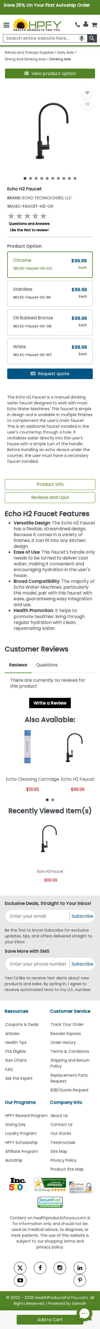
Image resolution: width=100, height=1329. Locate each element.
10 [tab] (75, 178)
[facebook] (40, 1268)
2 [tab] (30, 178)
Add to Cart (50, 1319)
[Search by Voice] (81, 38)
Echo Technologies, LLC (39, 198)
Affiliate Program (21, 1151)
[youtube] (20, 1280)
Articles (12, 1033)
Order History (63, 1042)
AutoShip (13, 1160)
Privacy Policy (64, 1160)
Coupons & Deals (22, 1024)
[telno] (77, 24)
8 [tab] (64, 178)
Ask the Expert (18, 1078)
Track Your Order (67, 1024)
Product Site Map (67, 1169)
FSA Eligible (15, 1051)
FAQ (9, 1069)
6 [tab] (53, 178)
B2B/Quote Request (70, 1090)
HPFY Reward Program (26, 1115)
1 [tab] (25, 178)
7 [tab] (58, 178)
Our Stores (61, 1133)
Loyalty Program (21, 1133)
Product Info (50, 484)
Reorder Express (66, 1033)
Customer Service (70, 1011)
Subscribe (82, 916)
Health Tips (16, 1042)
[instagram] (60, 1268)
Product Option (24, 246)
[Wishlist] (87, 92)
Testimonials (63, 1142)
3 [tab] (36, 178)
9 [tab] (69, 178)
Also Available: (50, 720)
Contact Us (61, 1124)
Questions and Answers (29, 223)
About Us (59, 1115)
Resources (16, 1011)
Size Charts (16, 1060)
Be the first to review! (30, 230)
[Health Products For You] (37, 24)
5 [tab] (47, 178)
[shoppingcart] (94, 24)
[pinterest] (80, 1280)
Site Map (59, 1151)
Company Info (66, 1102)
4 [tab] (41, 178)
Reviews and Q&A (50, 497)
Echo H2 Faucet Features (47, 514)
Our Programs (20, 1102)
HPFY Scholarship (21, 1142)
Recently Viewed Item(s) (50, 811)
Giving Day (15, 1124)
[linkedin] (80, 1268)
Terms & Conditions (70, 1051)
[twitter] (20, 1268)
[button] (50, 73)
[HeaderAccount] (85, 24)
